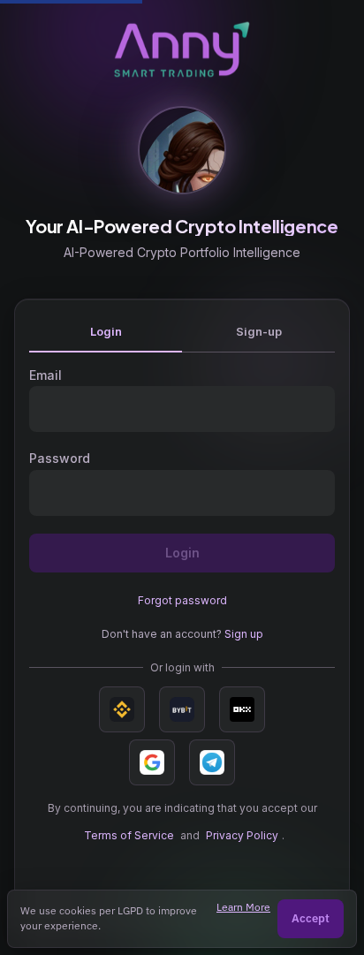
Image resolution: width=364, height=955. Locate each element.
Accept (311, 918)
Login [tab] (106, 331)
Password (59, 458)
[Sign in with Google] (152, 762)
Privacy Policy (242, 835)
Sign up (243, 633)
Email (45, 375)
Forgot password (182, 600)
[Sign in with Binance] (121, 709)
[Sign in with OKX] (242, 709)
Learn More (243, 906)
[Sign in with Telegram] (212, 762)
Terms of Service (129, 835)
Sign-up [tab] (259, 331)
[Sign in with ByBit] (182, 709)
